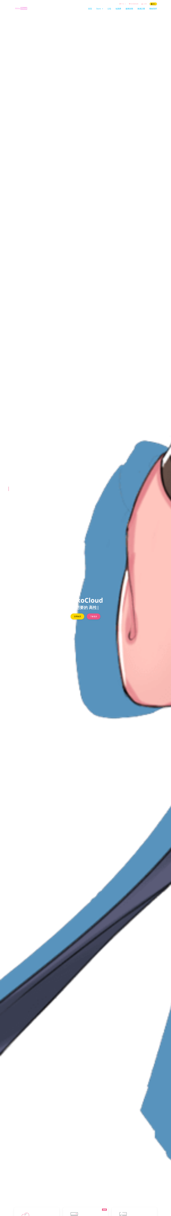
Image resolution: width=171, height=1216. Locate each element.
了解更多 (93, 616)
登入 (153, 4)
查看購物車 (134, 4)
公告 (109, 8)
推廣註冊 (141, 8)
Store (99, 8)
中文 (123, 4)
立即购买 (77, 616)
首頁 (90, 8)
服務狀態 (129, 8)
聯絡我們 (153, 8)
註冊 (145, 4)
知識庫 (118, 8)
